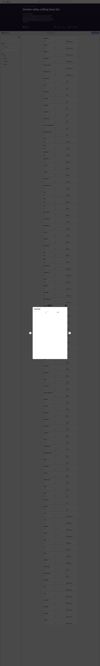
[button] (30, 333)
